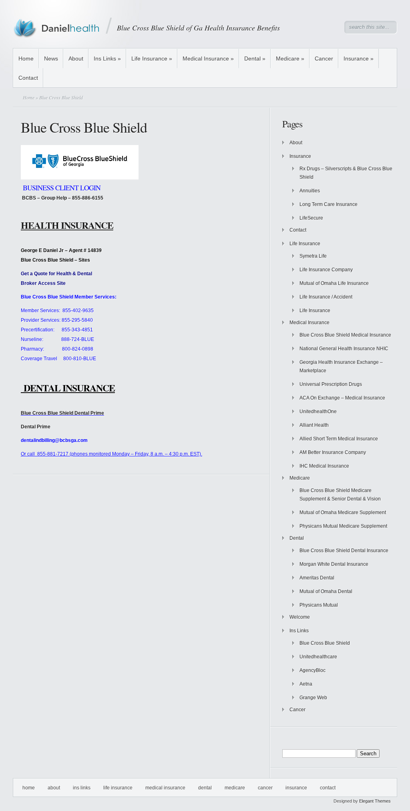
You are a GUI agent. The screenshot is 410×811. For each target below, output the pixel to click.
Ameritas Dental (316, 578)
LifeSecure (311, 218)
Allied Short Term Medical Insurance (338, 439)
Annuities (309, 191)
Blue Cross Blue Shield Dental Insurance (343, 550)
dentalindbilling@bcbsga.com (54, 440)
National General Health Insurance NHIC (343, 348)
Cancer (324, 58)
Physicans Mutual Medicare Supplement (343, 526)
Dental (254, 58)
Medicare (290, 58)
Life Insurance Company (326, 269)
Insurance (359, 58)
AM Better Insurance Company (332, 452)
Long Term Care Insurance (328, 204)
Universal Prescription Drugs (330, 384)
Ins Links (107, 58)
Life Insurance (151, 58)
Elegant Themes (375, 801)
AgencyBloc (312, 670)
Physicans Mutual (318, 605)
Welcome (299, 617)
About (75, 58)
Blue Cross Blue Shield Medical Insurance (345, 335)
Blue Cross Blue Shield (324, 643)
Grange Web (313, 697)
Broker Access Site (43, 283)
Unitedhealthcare (318, 657)
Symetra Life (313, 256)
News (51, 58)
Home (26, 58)
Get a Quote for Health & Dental (56, 273)
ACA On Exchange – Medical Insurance (342, 398)
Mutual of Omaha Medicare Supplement (342, 512)
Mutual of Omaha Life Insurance (334, 283)
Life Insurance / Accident (325, 297)
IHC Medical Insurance (324, 466)
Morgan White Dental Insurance (333, 564)
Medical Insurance (208, 58)
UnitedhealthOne (318, 411)
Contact (28, 78)
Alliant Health (314, 425)
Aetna (305, 684)
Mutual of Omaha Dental (325, 591)
